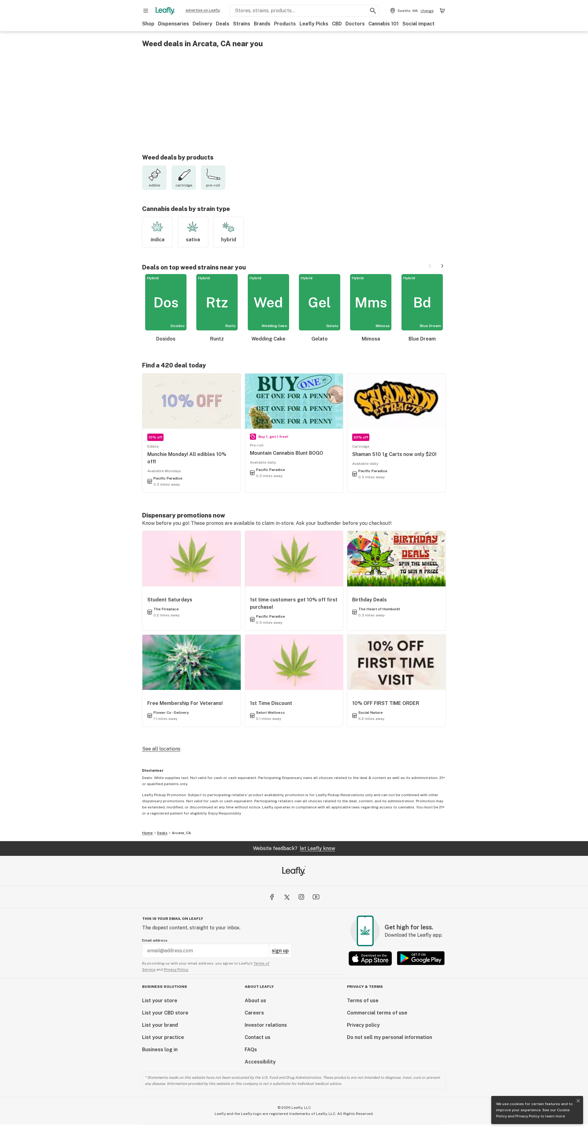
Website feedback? (294, 848)
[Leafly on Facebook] (272, 897)
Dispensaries (173, 24)
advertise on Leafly (203, 10)
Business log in (160, 1049)
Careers (254, 1013)
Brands (262, 24)
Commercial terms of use (377, 1013)
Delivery (202, 24)
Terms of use (363, 1000)
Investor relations (266, 1025)
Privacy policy (363, 1025)
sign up (280, 951)
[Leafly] (165, 10)
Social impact (418, 24)
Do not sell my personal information (389, 1037)
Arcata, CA (181, 833)
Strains (241, 24)
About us (255, 1000)
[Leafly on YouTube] (316, 897)
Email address (155, 940)
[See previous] (430, 265)
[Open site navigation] (145, 10)
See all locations (161, 749)
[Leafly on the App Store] (370, 958)
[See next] (442, 265)
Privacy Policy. (176, 969)
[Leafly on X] (286, 897)
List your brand (160, 1025)
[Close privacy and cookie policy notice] (578, 1100)
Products (285, 24)
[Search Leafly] (373, 11)
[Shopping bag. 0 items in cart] (442, 10)
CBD (337, 24)
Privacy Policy (527, 1116)
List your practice (163, 1037)
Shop (148, 24)
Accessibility (260, 1062)
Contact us (257, 1037)
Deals (222, 24)
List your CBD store (165, 1013)
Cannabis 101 (383, 24)
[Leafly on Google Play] (421, 958)
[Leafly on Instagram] (301, 897)
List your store (159, 1000)
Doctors (355, 24)
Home (147, 833)
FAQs (251, 1049)
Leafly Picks (314, 24)
